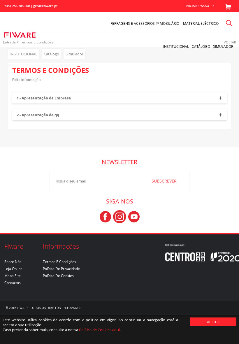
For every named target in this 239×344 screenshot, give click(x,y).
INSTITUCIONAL (176, 46)
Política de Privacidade (61, 268)
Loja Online (13, 268)
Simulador (223, 46)
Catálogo (201, 46)
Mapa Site (12, 275)
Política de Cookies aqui (99, 329)
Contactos (12, 282)
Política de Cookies (58, 275)
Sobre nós (12, 261)
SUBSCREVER (164, 181)
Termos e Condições (59, 261)
